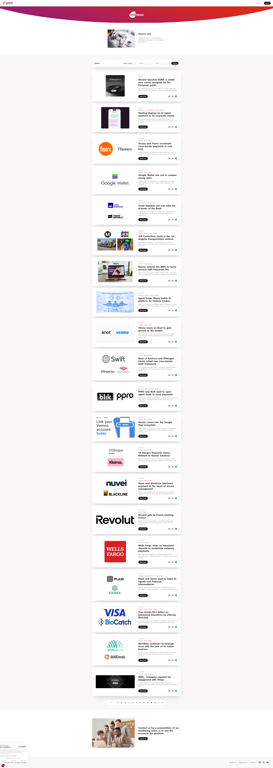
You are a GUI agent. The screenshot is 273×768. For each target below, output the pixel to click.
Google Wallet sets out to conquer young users (157, 176)
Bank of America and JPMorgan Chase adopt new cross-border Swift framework (156, 361)
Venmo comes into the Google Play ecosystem (155, 424)
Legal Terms (242, 762)
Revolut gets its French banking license (155, 516)
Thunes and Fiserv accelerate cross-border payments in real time (155, 146)
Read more (143, 96)
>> (162, 703)
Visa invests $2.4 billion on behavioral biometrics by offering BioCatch (157, 614)
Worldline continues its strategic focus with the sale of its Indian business (156, 646)
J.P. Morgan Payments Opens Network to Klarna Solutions (154, 454)
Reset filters (175, 65)
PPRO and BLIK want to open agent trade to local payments (155, 393)
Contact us (143, 738)
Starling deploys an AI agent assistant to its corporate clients (156, 114)
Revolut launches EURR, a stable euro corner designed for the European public (156, 82)
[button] (3, 765)
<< (110, 703)
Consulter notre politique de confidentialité (11, 755)
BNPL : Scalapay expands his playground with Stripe (154, 678)
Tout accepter (26, 760)
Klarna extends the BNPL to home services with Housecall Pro (157, 268)
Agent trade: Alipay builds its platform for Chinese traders (154, 300)
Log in (267, 3)
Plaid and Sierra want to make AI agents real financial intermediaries (157, 581)
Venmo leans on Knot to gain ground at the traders (154, 329)
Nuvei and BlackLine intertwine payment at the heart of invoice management (156, 486)
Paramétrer (16, 760)
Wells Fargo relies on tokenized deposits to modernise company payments (156, 548)
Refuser (6, 760)
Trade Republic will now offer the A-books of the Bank (156, 207)
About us (232, 762)
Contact (252, 762)
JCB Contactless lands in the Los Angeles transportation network (156, 238)
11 (154, 703)
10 (151, 703)
